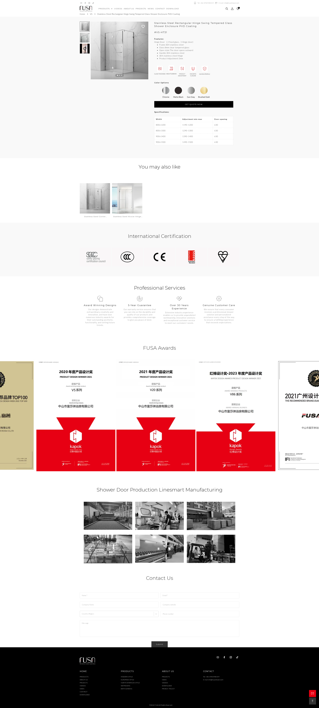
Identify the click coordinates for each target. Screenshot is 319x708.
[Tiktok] (93, 2)
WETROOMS (125, 686)
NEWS (82, 689)
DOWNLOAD (85, 695)
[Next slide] (145, 50)
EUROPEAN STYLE (127, 680)
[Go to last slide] (94, 50)
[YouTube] (81, 2)
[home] (86, 8)
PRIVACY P (166, 689)
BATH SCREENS (126, 689)
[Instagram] (89, 2)
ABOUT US (84, 680)
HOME (83, 671)
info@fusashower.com (215, 680)
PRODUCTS (84, 677)
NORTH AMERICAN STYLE (130, 683)
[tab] (117, 75)
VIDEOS (83, 686)
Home (82, 14)
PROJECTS (83, 683)
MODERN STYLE (127, 677)
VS (91, 14)
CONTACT (83, 692)
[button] (85, 27)
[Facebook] (85, 2)
